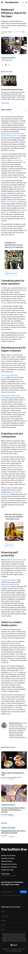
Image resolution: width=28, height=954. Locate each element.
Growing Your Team (7, 870)
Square (5, 835)
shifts (12, 584)
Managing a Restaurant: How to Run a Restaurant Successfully (13, 832)
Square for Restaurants (11, 201)
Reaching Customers (7, 858)
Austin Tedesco (7, 777)
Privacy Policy (11, 895)
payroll (5, 303)
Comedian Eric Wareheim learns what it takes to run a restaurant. (14, 245)
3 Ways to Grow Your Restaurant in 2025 (12, 774)
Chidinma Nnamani (7, 31)
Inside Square (5, 874)
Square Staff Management (9, 580)
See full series (5, 103)
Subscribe (23, 891)
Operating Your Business (8, 57)
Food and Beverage (7, 60)
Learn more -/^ (9, 545)
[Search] (22, 2)
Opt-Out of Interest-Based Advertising (14, 951)
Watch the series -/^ (11, 273)
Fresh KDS (13, 672)
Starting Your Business (8, 855)
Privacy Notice (14, 949)
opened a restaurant (17, 559)
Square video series (16, 160)
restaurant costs (17, 467)
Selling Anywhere (6, 861)
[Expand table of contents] (26, 109)
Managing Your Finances (9, 864)
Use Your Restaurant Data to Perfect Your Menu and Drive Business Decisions (13, 810)
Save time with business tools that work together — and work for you (14, 516)
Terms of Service (22, 949)
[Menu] (26, 2)
